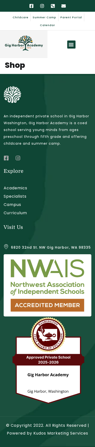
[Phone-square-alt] (53, 6)
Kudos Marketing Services (60, 433)
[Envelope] (63, 6)
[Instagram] (42, 6)
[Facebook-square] (31, 6)
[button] (71, 45)
